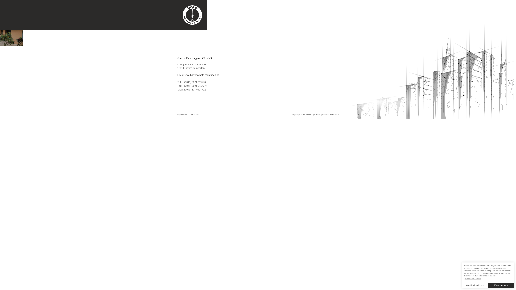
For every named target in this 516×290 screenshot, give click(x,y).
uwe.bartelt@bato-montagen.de (202, 75)
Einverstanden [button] (501, 285)
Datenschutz (196, 115)
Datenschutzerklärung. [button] (473, 279)
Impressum (182, 115)
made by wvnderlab (330, 115)
